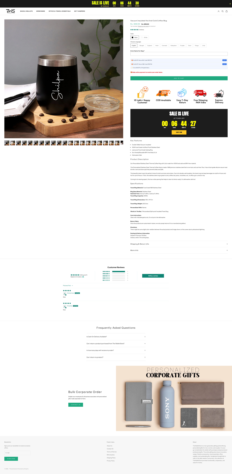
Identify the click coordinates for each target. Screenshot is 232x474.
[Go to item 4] (24, 143)
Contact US (110, 449)
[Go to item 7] (41, 143)
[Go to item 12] (70, 143)
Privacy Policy (111, 461)
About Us (109, 446)
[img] (67, 290)
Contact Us (75, 404)
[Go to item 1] (6, 143)
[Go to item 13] (76, 143)
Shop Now (179, 132)
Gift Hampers (79, 11)
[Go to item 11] (64, 143)
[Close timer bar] (230, 4)
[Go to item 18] (105, 143)
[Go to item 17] (99, 143)
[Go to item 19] (111, 143)
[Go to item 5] (30, 143)
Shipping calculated (143, 26)
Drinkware (40, 11)
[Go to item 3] (18, 143)
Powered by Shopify (23, 468)
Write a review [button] (153, 276)
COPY (224, 60)
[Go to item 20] (117, 143)
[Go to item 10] (59, 143)
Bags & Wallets (26, 11)
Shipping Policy (111, 458)
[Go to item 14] (82, 143)
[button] (134, 29)
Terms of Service (112, 452)
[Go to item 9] (53, 143)
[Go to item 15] (88, 143)
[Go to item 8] (47, 143)
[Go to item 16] (93, 143)
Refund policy (111, 455)
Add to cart (179, 78)
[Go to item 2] (12, 143)
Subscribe (11, 458)
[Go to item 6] (35, 143)
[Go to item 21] (122, 143)
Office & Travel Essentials (60, 11)
